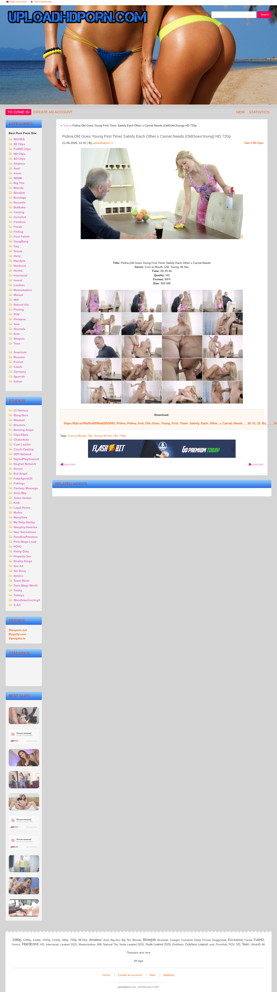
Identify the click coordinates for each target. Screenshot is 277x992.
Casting (19, 212)
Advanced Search (194, 15)
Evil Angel (20, 473)
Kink (17, 502)
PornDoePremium (26, 536)
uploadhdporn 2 (103, 142)
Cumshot (20, 217)
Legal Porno (22, 507)
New (240, 112)
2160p (56, 940)
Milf (16, 299)
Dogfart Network (25, 464)
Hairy (17, 256)
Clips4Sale (21, 434)
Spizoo (18, 575)
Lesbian (19, 285)
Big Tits (19, 183)
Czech (18, 366)
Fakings (19, 483)
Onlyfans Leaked (196, 944)
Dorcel (18, 468)
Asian (17, 173)
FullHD (259, 940)
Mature (18, 294)
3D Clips (19, 144)
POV (16, 314)
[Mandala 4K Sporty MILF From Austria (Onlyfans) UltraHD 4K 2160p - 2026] (24, 871)
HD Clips (257, 142)
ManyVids (20, 517)
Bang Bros (21, 415)
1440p (37, 940)
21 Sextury (21, 410)
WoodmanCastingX (27, 600)
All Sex (107, 435)
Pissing (19, 309)
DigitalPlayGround (26, 459)
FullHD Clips (22, 149)
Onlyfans (178, 944)
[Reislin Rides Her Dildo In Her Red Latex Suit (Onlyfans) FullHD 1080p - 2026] (24, 829)
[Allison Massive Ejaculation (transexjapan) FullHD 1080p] (24, 809)
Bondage (20, 197)
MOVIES (19, 139)
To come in (18, 112)
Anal (17, 168)
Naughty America (25, 527)
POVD (17, 546)
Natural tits (21, 304)
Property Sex (22, 556)
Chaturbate (21, 439)
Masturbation (23, 290)
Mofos (18, 512)
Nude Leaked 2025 (131, 944)
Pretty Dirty (21, 551)
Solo (17, 333)
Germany (20, 371)
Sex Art (18, 566)
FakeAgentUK (23, 478)
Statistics (259, 112)
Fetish (18, 226)
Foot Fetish (22, 236)
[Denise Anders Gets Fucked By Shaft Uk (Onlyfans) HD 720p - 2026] (24, 849)
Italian (18, 381)
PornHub (221, 944)
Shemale (19, 329)
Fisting (18, 231)
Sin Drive (20, 571)
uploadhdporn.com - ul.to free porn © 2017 (138, 987)
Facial (248, 940)
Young (98, 435)
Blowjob (19, 192)
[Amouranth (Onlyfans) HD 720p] (24, 765)
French (18, 362)
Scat (17, 324)
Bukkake (20, 207)
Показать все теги (138, 952)
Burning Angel (23, 429)
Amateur (19, 163)
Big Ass (115, 940)
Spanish (19, 376)
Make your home (16, 1)
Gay (16, 246)
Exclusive (235, 940)
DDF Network (23, 454)
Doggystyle (219, 940)
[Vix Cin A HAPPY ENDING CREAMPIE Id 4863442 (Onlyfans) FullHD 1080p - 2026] (24, 915)
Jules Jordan (23, 498)
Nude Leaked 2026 (158, 944)
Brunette (20, 202)
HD (116, 435)
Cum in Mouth (77, 435)
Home (106, 975)
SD (238, 944)
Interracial (20, 275)
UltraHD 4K (258, 944)
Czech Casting (24, 449)
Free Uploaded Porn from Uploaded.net (76, 17)
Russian (19, 357)
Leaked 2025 (68, 944)
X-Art (17, 605)
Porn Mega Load (25, 541)
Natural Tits (110, 944)
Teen (247, 142)
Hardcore (20, 265)
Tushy (18, 590)
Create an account (53, 112)
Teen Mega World (26, 585)
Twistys (19, 595)
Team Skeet (21, 580)
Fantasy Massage (26, 488)
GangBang (21, 241)
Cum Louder (22, 444)
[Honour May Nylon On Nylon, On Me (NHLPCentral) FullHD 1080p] (24, 787)
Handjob (19, 260)
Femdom (20, 222)
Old (90, 435)
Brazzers (19, 425)
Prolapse (20, 319)
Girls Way (20, 493)
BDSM (18, 178)
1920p (46, 940)
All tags (138, 960)
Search (265, 14)
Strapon (19, 338)
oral (211, 944)
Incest (18, 280)
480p (65, 940)
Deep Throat (202, 940)
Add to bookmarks (41, 1)
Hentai (18, 270)
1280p (27, 940)
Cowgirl (174, 940)
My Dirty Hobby (24, 522)
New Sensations (25, 532)
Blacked (19, 420)
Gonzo (16, 944)
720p (122, 435)
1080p (16, 940)
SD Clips (19, 158)
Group (18, 251)
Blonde (19, 187)
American (20, 352)
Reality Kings (23, 561)
